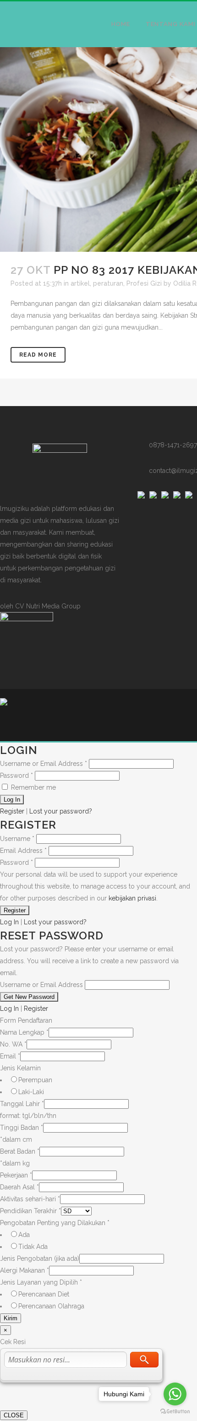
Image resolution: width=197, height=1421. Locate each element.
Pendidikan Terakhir (30, 1211)
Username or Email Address (43, 763)
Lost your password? (60, 811)
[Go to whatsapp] (175, 1394)
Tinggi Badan (21, 1127)
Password (16, 775)
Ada (24, 1234)
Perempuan (35, 1080)
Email (10, 1056)
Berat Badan (19, 1151)
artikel (80, 283)
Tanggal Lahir (22, 1103)
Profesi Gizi (144, 283)
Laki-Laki (31, 1092)
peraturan (108, 283)
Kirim (10, 1318)
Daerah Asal (19, 1187)
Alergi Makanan (24, 1270)
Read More (38, 355)
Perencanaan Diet (43, 1294)
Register (12, 811)
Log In (9, 922)
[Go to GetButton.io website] (175, 1412)
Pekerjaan (16, 1175)
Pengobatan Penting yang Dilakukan (54, 1222)
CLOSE (14, 1415)
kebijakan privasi (132, 898)
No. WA (13, 1044)
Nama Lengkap (24, 1032)
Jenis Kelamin (20, 1068)
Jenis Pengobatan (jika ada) (39, 1258)
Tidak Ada (33, 1246)
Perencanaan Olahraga (51, 1306)
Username (17, 838)
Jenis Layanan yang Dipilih (41, 1282)
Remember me (32, 787)
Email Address (23, 850)
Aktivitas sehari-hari (30, 1199)
